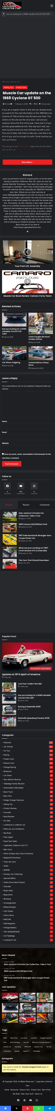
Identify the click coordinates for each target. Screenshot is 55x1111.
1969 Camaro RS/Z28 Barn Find (33, 524)
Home (6, 82)
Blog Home (8, 895)
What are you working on (14, 829)
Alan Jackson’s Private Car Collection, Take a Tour (31, 514)
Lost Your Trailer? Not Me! (30, 683)
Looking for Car (10, 940)
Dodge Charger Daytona (14, 800)
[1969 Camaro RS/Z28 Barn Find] (10, 527)
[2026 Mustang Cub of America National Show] (45, 1018)
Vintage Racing (10, 767)
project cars (38, 1047)
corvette (34, 1038)
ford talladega (15, 1042)
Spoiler (17, 1051)
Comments (45, 505)
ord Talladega (9, 936)
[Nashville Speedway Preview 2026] (9, 721)
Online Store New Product (14, 882)
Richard (7, 104)
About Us (38, 1094)
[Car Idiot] (27, 1018)
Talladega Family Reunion (14, 784)
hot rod (26, 1042)
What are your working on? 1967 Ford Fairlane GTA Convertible (33, 549)
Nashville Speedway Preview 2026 (34, 718)
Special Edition (10, 878)
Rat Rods (7, 833)
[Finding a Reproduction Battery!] (10, 1018)
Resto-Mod (8, 891)
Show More (27, 162)
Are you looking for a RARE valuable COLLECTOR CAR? (28, 14)
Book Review (9, 817)
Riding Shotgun (10, 907)
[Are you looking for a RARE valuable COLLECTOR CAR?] (14, 320)
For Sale (7, 821)
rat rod (48, 1047)
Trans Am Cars (10, 862)
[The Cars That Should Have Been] (10, 564)
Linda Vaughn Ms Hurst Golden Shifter (39, 337)
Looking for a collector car (14, 825)
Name (5, 421)
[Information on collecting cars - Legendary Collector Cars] (11, 6)
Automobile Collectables (13, 788)
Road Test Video (10, 841)
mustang (18, 1047)
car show (24, 1038)
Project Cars (21, 87)
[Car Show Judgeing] (14, 353)
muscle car (7, 1047)
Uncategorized (10, 903)
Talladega (36, 1051)
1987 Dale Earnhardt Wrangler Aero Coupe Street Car (35, 536)
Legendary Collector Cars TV (16, 845)
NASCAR (7, 919)
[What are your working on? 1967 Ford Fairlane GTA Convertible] (10, 552)
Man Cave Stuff (27, 1094)
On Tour (7, 751)
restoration (7, 1051)
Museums (8, 771)
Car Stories (8, 747)
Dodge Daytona (46, 1038)
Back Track (8, 792)
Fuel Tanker (8, 911)
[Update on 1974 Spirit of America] (10, 997)
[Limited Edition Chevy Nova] (41, 353)
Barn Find (7, 796)
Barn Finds (46, 1090)
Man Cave (8, 849)
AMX (5, 1038)
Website (5, 443)
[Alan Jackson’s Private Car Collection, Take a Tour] (10, 516)
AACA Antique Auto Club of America (18, 854)
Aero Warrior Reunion (12, 779)
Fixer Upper (8, 837)
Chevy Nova (9, 915)
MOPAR (7, 870)
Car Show (8, 775)
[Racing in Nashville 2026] (9, 710)
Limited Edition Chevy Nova (39, 363)
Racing (6, 755)
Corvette (7, 812)
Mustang (7, 899)
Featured (7, 742)
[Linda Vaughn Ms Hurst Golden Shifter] (41, 323)
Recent (26, 505)
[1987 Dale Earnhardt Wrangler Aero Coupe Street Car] (10, 539)
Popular (8, 505)
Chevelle (7, 886)
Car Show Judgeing (11, 362)
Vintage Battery (10, 928)
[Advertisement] (27, 48)
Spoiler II (26, 1051)
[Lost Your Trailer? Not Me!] (9, 687)
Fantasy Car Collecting (13, 874)
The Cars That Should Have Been (34, 560)
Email (5, 432)
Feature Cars (9, 763)
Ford (5, 1042)
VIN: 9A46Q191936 (12, 932)
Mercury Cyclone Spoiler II (41, 1042)
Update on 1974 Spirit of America (21, 674)
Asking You (15, 82)
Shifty (6, 866)
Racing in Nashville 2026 (29, 706)
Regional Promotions (12, 858)
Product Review (10, 808)
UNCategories (9, 923)
